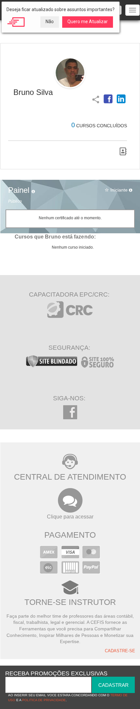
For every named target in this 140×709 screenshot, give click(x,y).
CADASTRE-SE (120, 651)
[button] (108, 99)
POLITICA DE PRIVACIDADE (44, 700)
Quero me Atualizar (87, 21)
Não (50, 21)
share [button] (95, 99)
